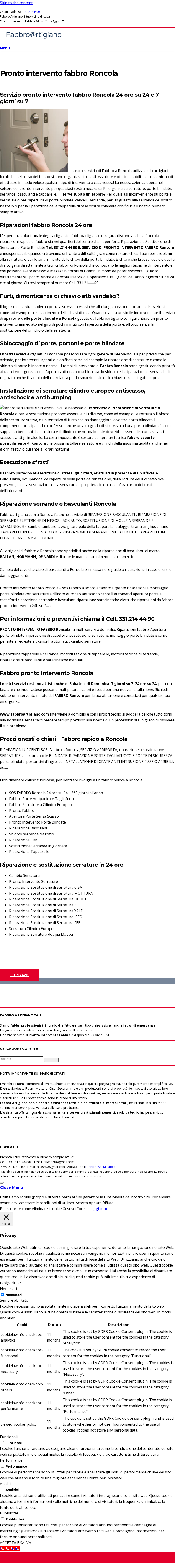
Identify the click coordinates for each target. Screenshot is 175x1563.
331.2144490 (31, 12)
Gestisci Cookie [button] (75, 1208)
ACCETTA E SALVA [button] (15, 1542)
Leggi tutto (98, 1208)
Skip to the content (16, 2)
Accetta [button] (82, 1202)
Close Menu (11, 1187)
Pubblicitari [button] (9, 1513)
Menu (5, 48)
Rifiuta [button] (108, 1202)
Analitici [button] (6, 1483)
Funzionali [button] (9, 1436)
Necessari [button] (8, 1288)
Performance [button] (11, 1460)
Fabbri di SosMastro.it (100, 1167)
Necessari (13, 1295)
